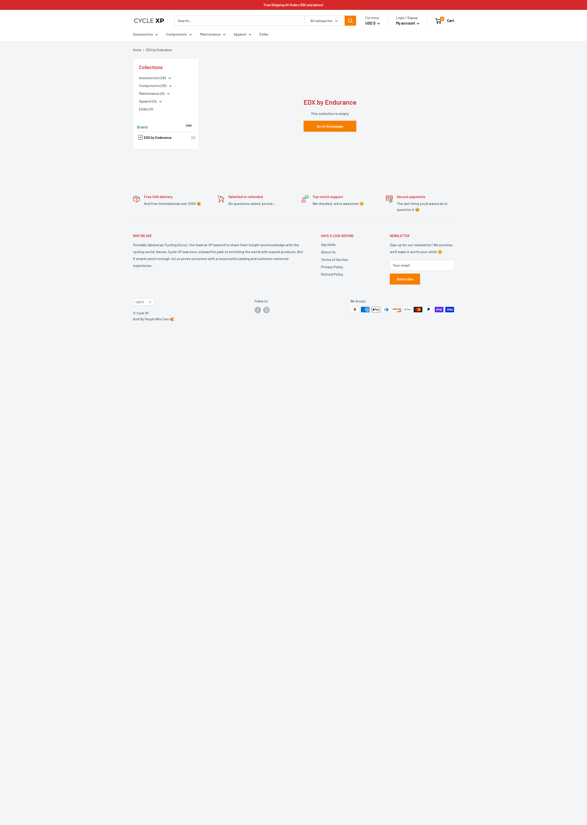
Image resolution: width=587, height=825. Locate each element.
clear (189, 125)
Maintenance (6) (152, 93)
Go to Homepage (330, 126)
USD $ (140, 302)
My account (406, 23)
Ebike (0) (146, 109)
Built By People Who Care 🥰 (153, 319)
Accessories (143, 34)
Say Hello (328, 244)
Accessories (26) (152, 78)
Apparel (240, 34)
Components (176, 34)
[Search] (350, 21)
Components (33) (153, 85)
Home (137, 50)
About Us (328, 252)
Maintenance (210, 34)
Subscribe (405, 279)
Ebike (264, 34)
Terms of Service (334, 259)
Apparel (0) (148, 101)
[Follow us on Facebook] (258, 310)
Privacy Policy (332, 267)
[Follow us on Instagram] (266, 310)
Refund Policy (332, 274)
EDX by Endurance (157, 137)
